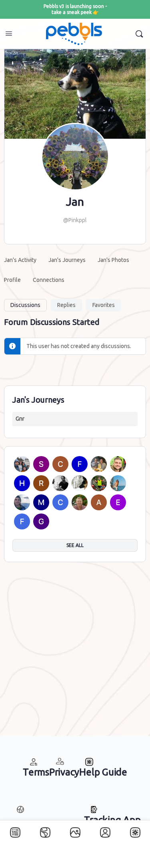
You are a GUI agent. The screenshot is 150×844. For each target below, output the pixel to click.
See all (75, 545)
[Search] (139, 34)
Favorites (103, 305)
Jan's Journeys (38, 399)
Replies (66, 305)
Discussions (25, 305)
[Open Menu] (9, 33)
